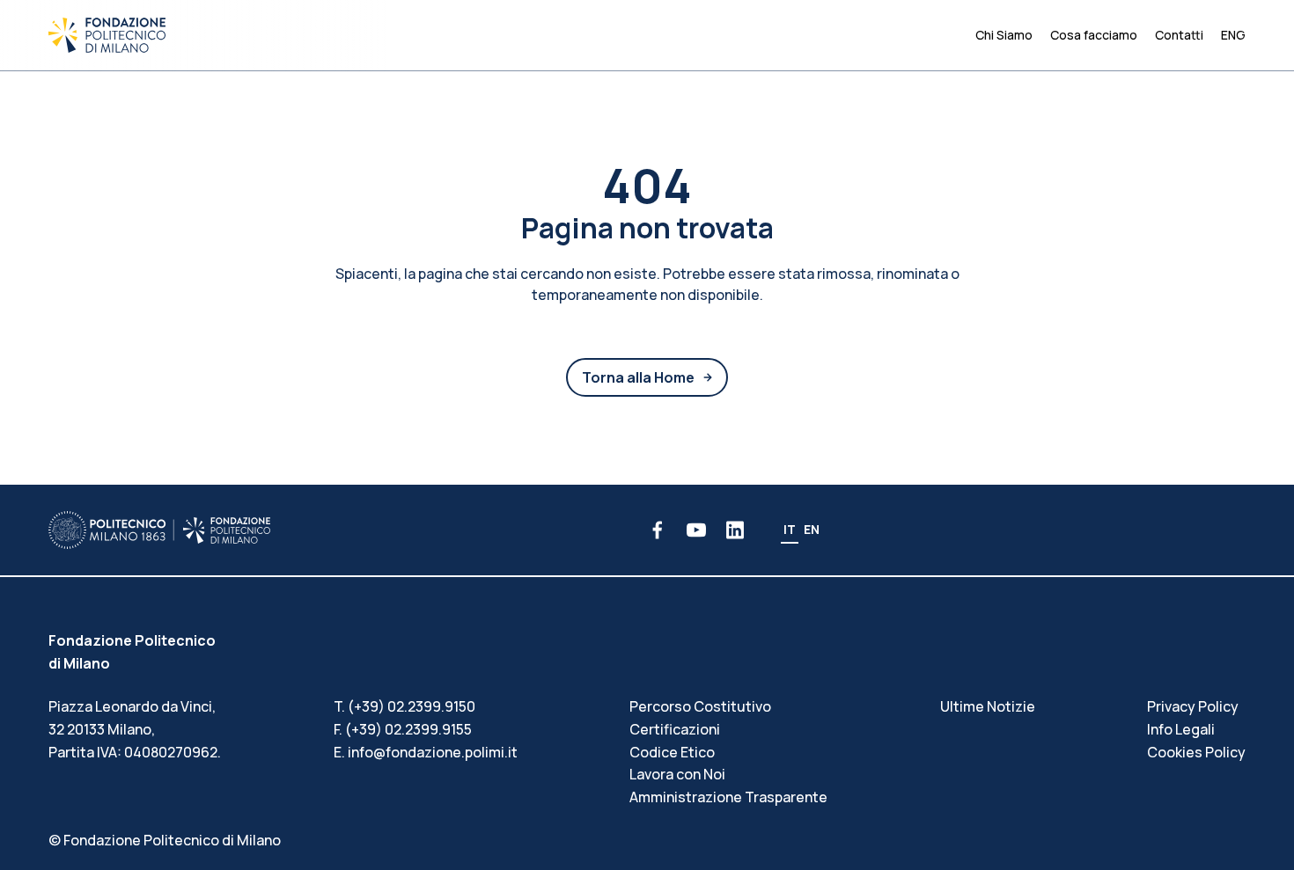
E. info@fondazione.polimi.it (426, 752)
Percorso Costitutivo (700, 706)
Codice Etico (672, 752)
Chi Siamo (1004, 34)
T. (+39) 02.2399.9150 (404, 706)
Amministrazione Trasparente (728, 797)
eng (1233, 34)
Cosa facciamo (1093, 34)
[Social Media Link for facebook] (657, 530)
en (812, 529)
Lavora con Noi (677, 774)
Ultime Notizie (987, 706)
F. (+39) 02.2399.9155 (403, 729)
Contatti (1179, 34)
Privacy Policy (1193, 706)
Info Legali (1181, 729)
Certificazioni (674, 729)
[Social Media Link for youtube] (696, 530)
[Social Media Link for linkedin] (735, 530)
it (789, 529)
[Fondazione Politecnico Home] (106, 35)
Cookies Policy (1196, 752)
